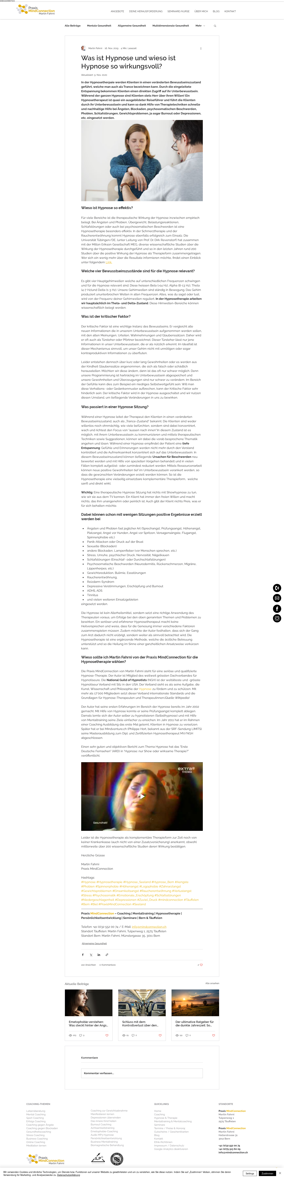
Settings (250, 1173)
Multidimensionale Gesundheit (171, 25)
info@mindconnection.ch (233, 1152)
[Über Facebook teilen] (82, 954)
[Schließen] (280, 1173)
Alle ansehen (212, 983)
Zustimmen (267, 1173)
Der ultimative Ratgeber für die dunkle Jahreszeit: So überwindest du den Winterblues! (195, 1023)
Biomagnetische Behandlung (107, 1145)
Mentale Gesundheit (99, 25)
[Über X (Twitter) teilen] (90, 954)
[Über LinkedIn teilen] (98, 954)
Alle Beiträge (73, 25)
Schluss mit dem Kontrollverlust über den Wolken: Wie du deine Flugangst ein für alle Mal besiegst (139, 1023)
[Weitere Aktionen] (201, 48)
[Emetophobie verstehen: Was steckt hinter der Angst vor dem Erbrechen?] (88, 1003)
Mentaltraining (162, 1121)
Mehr (199, 25)
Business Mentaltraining (104, 1141)
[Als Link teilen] (106, 954)
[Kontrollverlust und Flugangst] (142, 1003)
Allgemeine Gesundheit (132, 25)
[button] (117, 11)
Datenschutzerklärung (68, 1175)
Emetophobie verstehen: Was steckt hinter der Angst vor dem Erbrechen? (88, 1023)
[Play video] (142, 796)
